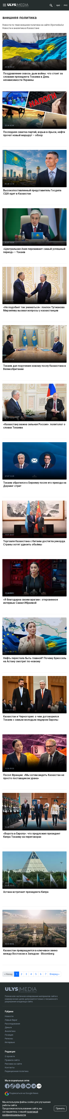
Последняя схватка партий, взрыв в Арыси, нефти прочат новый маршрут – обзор (34, 133)
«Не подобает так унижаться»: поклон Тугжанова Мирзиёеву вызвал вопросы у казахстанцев (34, 309)
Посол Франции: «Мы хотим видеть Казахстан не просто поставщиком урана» (33, 776)
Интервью (10, 1042)
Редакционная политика (16, 1071)
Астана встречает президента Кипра (25, 891)
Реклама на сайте (13, 1064)
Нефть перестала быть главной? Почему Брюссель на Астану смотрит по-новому (34, 660)
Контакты (10, 1067)
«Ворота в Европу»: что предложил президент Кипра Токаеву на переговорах (31, 835)
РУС (65, 5)
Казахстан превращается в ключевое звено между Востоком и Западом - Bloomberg (30, 952)
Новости (9, 1016)
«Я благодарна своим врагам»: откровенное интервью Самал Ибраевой (30, 601)
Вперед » (54, 974)
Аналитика (10, 1031)
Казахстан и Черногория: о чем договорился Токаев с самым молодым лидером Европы (31, 718)
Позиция (9, 1035)
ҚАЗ (58, 5)
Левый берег (11, 1020)
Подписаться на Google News (23, 1093)
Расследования (12, 1023)
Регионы (9, 1038)
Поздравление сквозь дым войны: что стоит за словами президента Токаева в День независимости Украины (33, 76)
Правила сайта (12, 1060)
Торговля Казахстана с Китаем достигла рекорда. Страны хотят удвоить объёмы (34, 543)
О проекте (10, 1056)
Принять (60, 1108)
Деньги (8, 1027)
